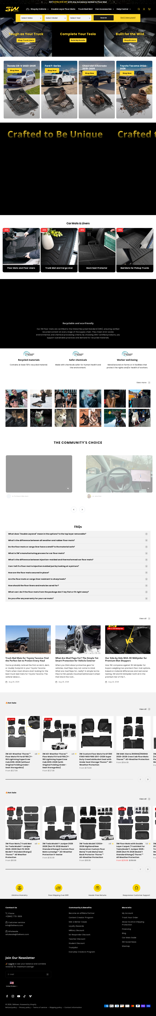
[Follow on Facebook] (7, 996)
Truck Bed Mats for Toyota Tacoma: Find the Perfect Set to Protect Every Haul (27, 659)
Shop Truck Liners (26, 40)
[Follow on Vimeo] (30, 996)
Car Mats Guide (129, 937)
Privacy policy (25, 1007)
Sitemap (126, 946)
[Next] (114, 2)
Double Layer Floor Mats (63, 9)
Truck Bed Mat (85, 9)
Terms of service (40, 1007)
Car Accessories (103, 9)
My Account (127, 913)
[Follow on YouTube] (18, 996)
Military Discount (76, 930)
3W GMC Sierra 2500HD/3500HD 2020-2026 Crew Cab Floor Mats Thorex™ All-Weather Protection (132, 757)
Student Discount (77, 943)
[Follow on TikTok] (24, 996)
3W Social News (129, 942)
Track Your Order (130, 917)
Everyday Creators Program (82, 952)
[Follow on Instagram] (12, 996)
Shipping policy (56, 1007)
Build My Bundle (78, 40)
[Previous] (41, 2)
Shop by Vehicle (38, 9)
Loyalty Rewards (76, 926)
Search (103, 18)
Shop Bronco (130, 40)
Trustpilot (73, 947)
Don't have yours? (128, 17)
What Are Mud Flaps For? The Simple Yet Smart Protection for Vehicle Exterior (76, 659)
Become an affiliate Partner (82, 913)
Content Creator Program (81, 917)
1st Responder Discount (79, 934)
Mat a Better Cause (78, 922)
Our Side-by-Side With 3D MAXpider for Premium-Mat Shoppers (126, 659)
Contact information (73, 1007)
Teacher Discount (77, 939)
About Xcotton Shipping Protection (133, 923)
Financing (126, 929)
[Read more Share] (16, 399)
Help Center (122, 9)
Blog (124, 933)
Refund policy (11, 1007)
